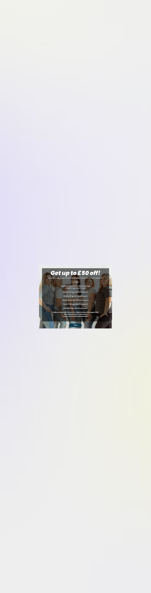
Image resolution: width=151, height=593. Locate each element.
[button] (75, 325)
